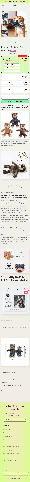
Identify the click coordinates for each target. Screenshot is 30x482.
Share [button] (4, 390)
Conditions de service (9, 460)
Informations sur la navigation (12, 457)
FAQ (4, 443)
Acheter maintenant (15, 101)
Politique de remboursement (11, 453)
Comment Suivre (8, 440)
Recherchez (6, 429)
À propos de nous (8, 433)
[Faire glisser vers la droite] (18, 42)
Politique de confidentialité (11, 446)
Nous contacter (7, 436)
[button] (3, 5)
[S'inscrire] (25, 420)
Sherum (20, 478)
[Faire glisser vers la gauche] (11, 42)
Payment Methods (8, 450)
